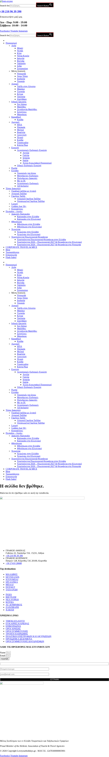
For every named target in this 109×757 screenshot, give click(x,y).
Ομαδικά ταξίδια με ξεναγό (23, 191)
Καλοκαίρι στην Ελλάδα (28, 216)
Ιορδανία (21, 79)
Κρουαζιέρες (17, 209)
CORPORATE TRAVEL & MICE (21, 247)
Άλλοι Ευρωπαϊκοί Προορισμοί (37, 163)
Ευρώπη (15, 147)
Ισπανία (26, 158)
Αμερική (15, 122)
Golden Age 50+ (18, 206)
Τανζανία (21, 96)
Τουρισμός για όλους (26, 173)
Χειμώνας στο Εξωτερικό (28, 234)
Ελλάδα (14, 170)
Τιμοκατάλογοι (12, 252)
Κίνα (19, 53)
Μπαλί (20, 48)
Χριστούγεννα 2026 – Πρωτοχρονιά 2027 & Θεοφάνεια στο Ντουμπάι (49, 244)
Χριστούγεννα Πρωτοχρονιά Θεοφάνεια (29, 237)
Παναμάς (21, 127)
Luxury (14, 204)
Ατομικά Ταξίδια (19, 193)
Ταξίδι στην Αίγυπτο (26, 86)
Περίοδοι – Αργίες (14, 211)
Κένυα (20, 94)
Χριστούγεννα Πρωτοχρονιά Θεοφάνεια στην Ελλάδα (41, 239)
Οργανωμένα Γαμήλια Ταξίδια (31, 201)
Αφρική (14, 84)
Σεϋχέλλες (22, 112)
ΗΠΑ (19, 124)
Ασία (13, 45)
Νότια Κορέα (23, 56)
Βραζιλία (21, 132)
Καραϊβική (16, 117)
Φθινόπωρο (16, 221)
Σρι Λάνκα (22, 104)
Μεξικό (20, 130)
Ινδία (19, 66)
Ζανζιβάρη (22, 99)
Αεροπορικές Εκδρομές (28, 183)
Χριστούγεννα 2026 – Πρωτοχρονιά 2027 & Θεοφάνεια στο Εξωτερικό (49, 242)
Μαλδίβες (21, 107)
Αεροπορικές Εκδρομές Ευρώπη (32, 150)
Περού (20, 137)
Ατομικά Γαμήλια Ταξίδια (28, 198)
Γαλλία (26, 155)
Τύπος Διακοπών (13, 188)
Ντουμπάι (21, 73)
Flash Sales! (11, 257)
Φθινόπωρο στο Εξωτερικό (29, 227)
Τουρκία (21, 81)
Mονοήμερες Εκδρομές (27, 176)
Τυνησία (21, 91)
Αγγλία (26, 153)
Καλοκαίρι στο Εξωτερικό (29, 219)
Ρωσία (14, 168)
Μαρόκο (21, 89)
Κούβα (20, 119)
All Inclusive (23, 186)
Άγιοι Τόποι (22, 76)
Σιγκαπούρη (22, 68)
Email (3, 655)
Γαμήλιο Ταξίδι (18, 196)
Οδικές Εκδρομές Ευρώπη (29, 165)
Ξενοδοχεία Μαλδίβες (27, 109)
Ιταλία (25, 160)
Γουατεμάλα (22, 142)
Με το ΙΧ (21, 181)
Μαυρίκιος (22, 114)
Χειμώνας (15, 229)
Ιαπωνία (20, 58)
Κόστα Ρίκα (22, 145)
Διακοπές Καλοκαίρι (20, 214)
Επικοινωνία (11, 255)
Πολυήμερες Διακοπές (27, 178)
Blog (8, 250)
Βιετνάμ (20, 61)
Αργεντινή (21, 135)
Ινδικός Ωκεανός (18, 102)
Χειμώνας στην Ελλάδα (28, 232)
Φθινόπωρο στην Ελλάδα (28, 224)
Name (3, 652)
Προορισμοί (11, 43)
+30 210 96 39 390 (10, 11)
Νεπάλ (20, 50)
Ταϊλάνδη (21, 63)
